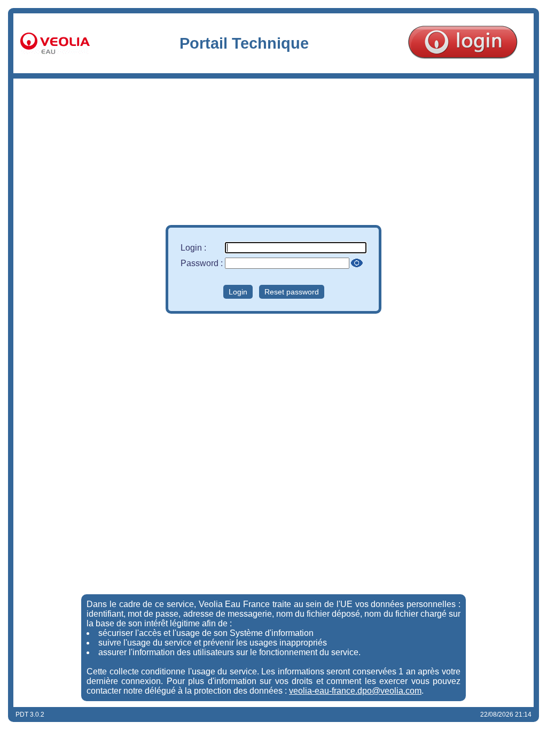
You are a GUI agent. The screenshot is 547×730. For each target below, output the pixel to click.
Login (238, 292)
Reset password (291, 292)
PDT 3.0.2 (29, 714)
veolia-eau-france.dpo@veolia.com (355, 690)
